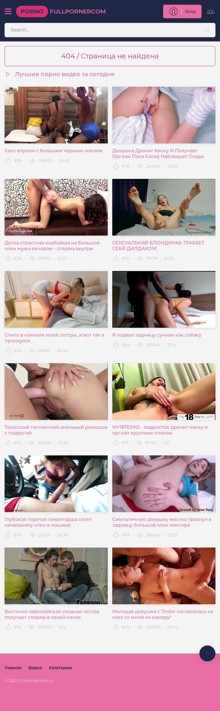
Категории (60, 667)
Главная (13, 667)
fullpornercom (63, 11)
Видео (35, 667)
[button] (8, 11)
